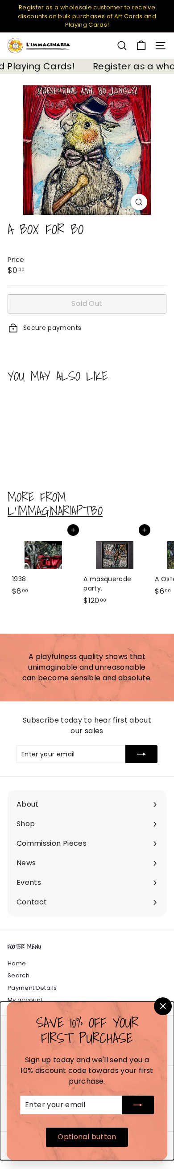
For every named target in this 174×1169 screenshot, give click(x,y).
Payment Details (32, 988)
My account (25, 1000)
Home (17, 963)
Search (18, 975)
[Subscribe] (138, 1105)
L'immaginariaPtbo (55, 511)
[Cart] (141, 45)
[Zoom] (139, 202)
